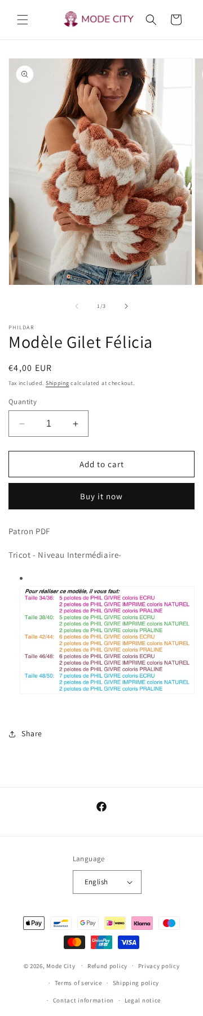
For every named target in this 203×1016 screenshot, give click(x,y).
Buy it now (101, 496)
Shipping (57, 383)
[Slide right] (126, 306)
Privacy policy (159, 966)
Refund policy (107, 966)
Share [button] (31, 733)
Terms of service (78, 983)
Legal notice (143, 1000)
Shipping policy (136, 983)
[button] (22, 19)
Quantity (22, 401)
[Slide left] (76, 306)
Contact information (83, 1000)
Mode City (60, 965)
